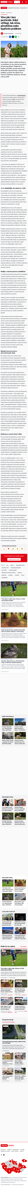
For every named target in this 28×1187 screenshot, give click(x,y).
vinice (22, 575)
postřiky (11, 575)
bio (7, 565)
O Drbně (9, 1149)
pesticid (20, 572)
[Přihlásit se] (22, 2)
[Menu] (26, 2)
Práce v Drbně (14, 1151)
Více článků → (23, 946)
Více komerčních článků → (9, 1022)
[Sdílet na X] (13, 37)
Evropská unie (5, 567)
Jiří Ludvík (4, 570)
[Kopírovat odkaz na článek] (18, 37)
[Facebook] (1, 1155)
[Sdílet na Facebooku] (10, 37)
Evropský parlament (16, 567)
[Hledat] (18, 2)
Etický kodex (16, 1149)
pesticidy (4, 575)
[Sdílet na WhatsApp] (16, 37)
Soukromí (3, 1149)
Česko (12, 565)
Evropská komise (20, 565)
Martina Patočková (16, 58)
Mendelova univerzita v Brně (8, 572)
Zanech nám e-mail (14, 559)
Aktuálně (3, 7)
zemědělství (4, 577)
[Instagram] (4, 1155)
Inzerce (22, 1151)
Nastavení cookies (5, 1151)
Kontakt (22, 1149)
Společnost (9, 12)
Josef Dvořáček (13, 570)
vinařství (17, 575)
